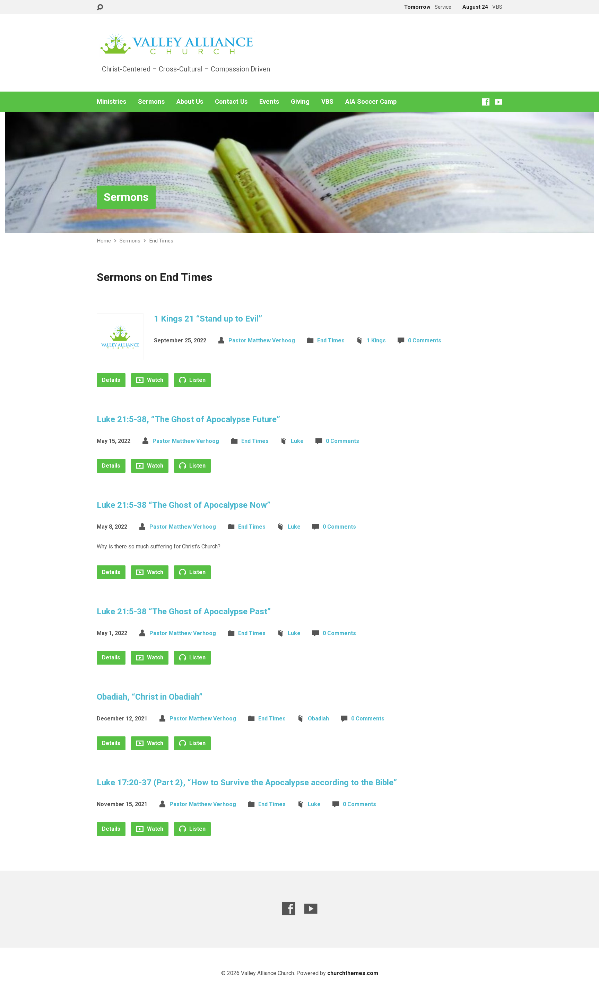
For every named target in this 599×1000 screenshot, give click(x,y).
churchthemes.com (352, 973)
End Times (161, 241)
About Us (189, 102)
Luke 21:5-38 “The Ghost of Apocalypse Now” (183, 505)
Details (111, 380)
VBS (327, 102)
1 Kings (376, 340)
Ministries (111, 102)
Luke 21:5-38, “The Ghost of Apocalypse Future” (188, 419)
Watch (154, 380)
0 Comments (424, 340)
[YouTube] (498, 101)
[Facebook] (485, 101)
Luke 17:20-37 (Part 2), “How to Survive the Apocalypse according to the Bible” (247, 782)
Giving (300, 102)
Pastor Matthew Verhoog (261, 340)
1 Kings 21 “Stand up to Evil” (208, 319)
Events (269, 102)
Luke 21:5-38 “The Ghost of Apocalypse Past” (184, 611)
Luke (297, 441)
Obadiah (318, 718)
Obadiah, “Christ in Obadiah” (149, 697)
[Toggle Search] (100, 7)
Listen (197, 380)
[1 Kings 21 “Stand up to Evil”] (120, 354)
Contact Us (231, 102)
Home (104, 241)
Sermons (151, 102)
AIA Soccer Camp (371, 102)
